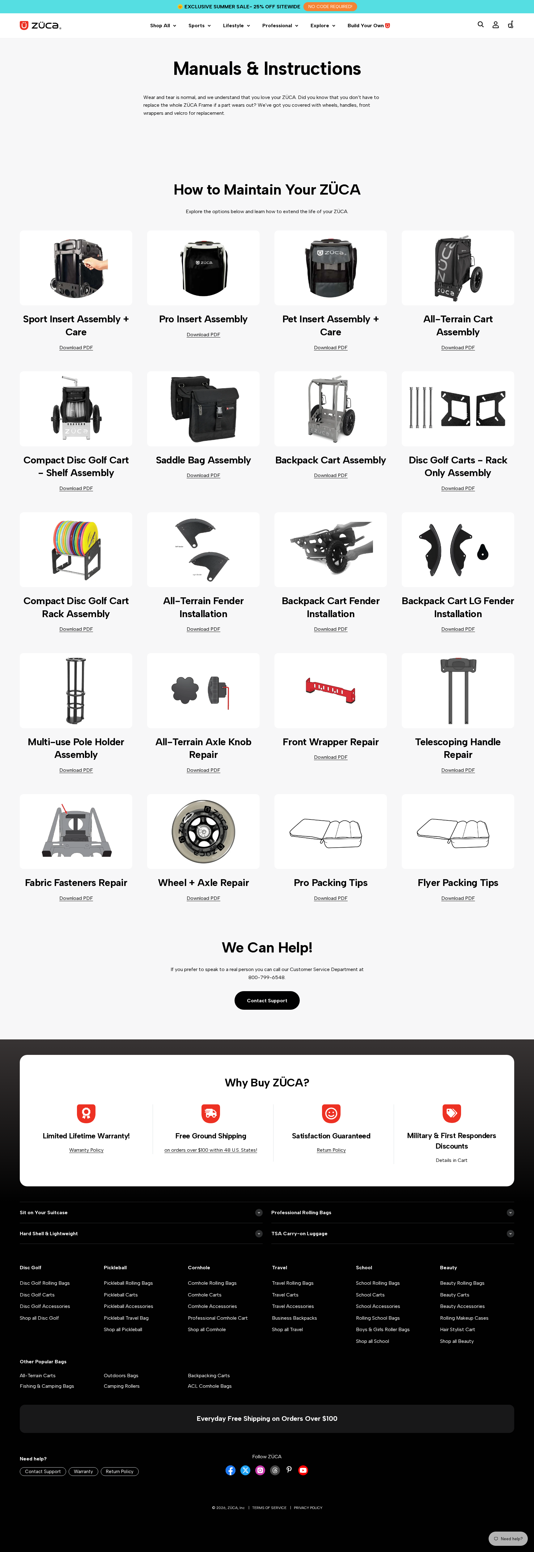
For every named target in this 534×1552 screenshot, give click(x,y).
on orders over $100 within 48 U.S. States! (210, 1150)
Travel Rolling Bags (293, 1283)
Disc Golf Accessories (45, 1306)
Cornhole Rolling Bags (212, 1283)
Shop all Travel (287, 1329)
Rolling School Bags (378, 1318)
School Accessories (378, 1306)
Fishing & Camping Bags (47, 1386)
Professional (277, 25)
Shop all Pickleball (123, 1329)
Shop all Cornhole (207, 1329)
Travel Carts (285, 1295)
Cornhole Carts (205, 1295)
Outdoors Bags (121, 1375)
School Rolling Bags (378, 1283)
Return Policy (331, 1150)
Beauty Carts (454, 1295)
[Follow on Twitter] (245, 1474)
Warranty (83, 1471)
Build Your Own (366, 25)
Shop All (160, 25)
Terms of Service (269, 1508)
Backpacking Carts (209, 1375)
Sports (197, 25)
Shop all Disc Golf (39, 1318)
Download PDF (76, 347)
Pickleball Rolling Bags (128, 1283)
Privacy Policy (308, 1508)
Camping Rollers (122, 1386)
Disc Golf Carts (37, 1295)
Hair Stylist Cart (457, 1329)
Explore (320, 25)
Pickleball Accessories (128, 1306)
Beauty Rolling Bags (462, 1283)
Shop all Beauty (457, 1341)
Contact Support (267, 1001)
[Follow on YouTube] (303, 1474)
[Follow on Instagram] (260, 1474)
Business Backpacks (294, 1318)
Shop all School (372, 1341)
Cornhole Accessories (212, 1306)
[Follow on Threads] (275, 1474)
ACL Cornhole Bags (210, 1386)
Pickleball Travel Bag (126, 1318)
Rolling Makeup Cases (464, 1318)
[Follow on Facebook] (230, 1474)
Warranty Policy (86, 1150)
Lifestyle (233, 25)
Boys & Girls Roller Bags (383, 1329)
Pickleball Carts (121, 1295)
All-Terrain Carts (38, 1375)
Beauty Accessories (462, 1306)
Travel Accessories (293, 1306)
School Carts (370, 1295)
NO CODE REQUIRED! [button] (330, 6)
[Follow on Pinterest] (289, 1469)
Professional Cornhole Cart (218, 1318)
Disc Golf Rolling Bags (45, 1283)
